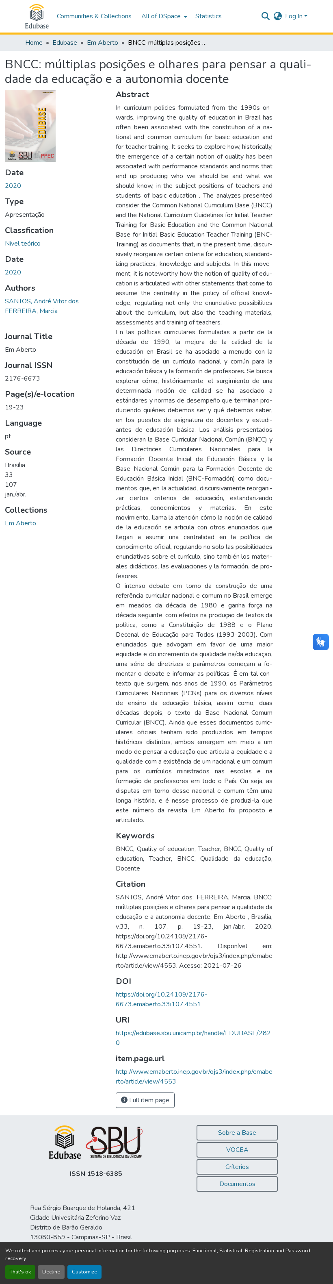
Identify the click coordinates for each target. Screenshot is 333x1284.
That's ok (20, 1271)
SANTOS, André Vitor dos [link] (42, 301)
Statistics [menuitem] (208, 16)
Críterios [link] (237, 1166)
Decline (51, 1271)
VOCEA (237, 1149)
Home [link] (34, 42)
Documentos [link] (237, 1184)
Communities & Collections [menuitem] (94, 16)
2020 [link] (13, 185)
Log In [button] (294, 16)
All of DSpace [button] (161, 16)
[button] (37, 16)
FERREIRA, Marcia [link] (31, 311)
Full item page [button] (148, 1100)
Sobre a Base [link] (237, 1132)
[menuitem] (163, 16)
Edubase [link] (64, 42)
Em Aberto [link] (102, 42)
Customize (84, 1271)
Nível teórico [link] (23, 243)
